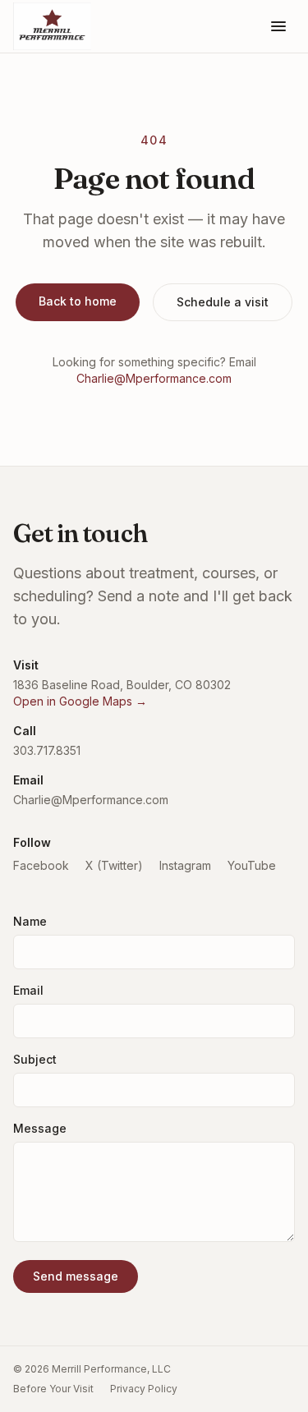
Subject (35, 1059)
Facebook (41, 865)
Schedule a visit (223, 302)
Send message (75, 1276)
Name (30, 921)
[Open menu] (278, 26)
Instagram (185, 865)
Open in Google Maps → (80, 701)
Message (40, 1128)
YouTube (252, 865)
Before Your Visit (53, 1388)
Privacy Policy (143, 1388)
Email (28, 990)
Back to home (78, 301)
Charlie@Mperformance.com (154, 378)
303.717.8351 (46, 750)
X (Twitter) (114, 865)
